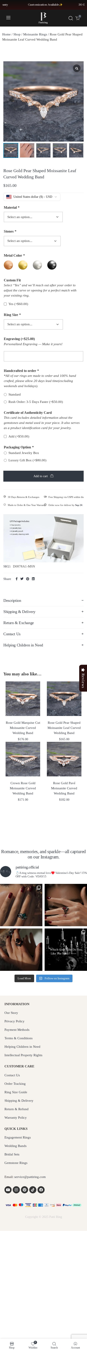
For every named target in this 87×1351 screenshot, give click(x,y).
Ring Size (12, 315)
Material (11, 207)
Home (6, 34)
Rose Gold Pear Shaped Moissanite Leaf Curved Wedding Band (64, 728)
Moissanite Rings (35, 34)
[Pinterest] (24, 1189)
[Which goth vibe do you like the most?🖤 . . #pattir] (66, 949)
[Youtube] (8, 1189)
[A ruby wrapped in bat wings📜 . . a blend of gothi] (66, 905)
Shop (17, 34)
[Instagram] (16, 1189)
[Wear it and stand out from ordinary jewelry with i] (21, 949)
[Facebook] (41, 1189)
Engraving (19, 339)
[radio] (8, 265)
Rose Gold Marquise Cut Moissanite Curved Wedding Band (23, 728)
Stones (10, 231)
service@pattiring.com (30, 1177)
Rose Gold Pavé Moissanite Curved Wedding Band (64, 788)
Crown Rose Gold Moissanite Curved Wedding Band (23, 788)
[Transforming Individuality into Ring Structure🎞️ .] (21, 905)
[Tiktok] (32, 1189)
